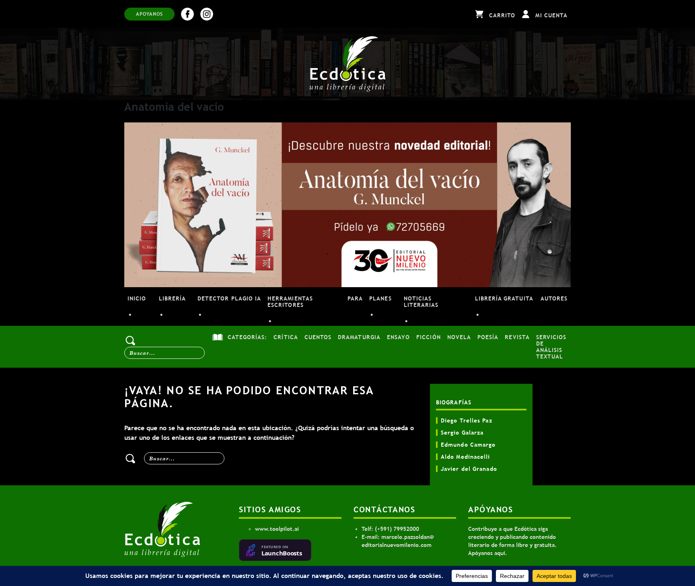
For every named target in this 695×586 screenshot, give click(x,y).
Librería (172, 298)
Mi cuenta (551, 15)
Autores (554, 298)
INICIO (136, 298)
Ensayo (398, 337)
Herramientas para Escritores (315, 301)
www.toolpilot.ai (277, 529)
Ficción (428, 337)
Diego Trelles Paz (466, 420)
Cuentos (317, 337)
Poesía (487, 337)
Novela (459, 337)
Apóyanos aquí (486, 553)
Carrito (502, 15)
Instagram (206, 14)
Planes (380, 298)
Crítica (285, 337)
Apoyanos (149, 14)
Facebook (187, 14)
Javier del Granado (469, 469)
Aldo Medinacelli (465, 456)
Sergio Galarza (462, 432)
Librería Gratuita (504, 298)
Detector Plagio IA (229, 298)
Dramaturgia (359, 337)
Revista (517, 337)
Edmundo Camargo (468, 444)
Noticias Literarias (421, 301)
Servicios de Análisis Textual (551, 347)
